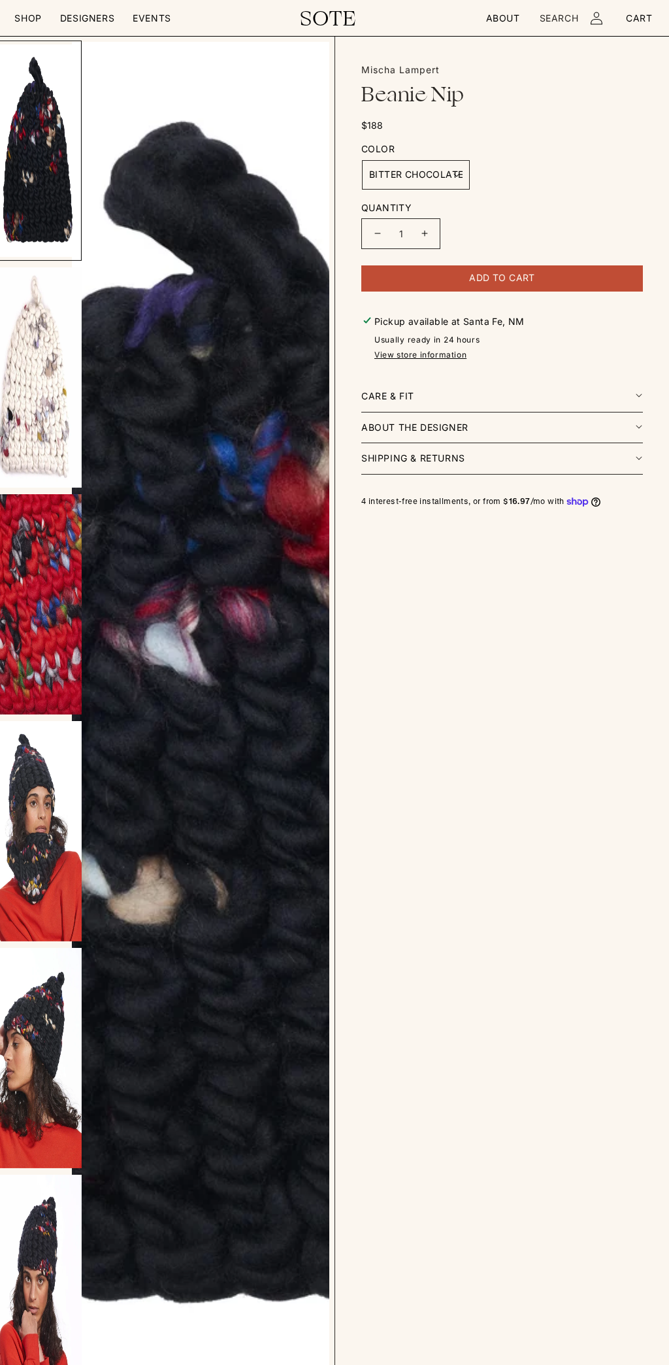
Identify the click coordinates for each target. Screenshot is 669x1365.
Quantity (386, 207)
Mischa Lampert (400, 69)
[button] (27, 18)
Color (378, 148)
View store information (420, 355)
